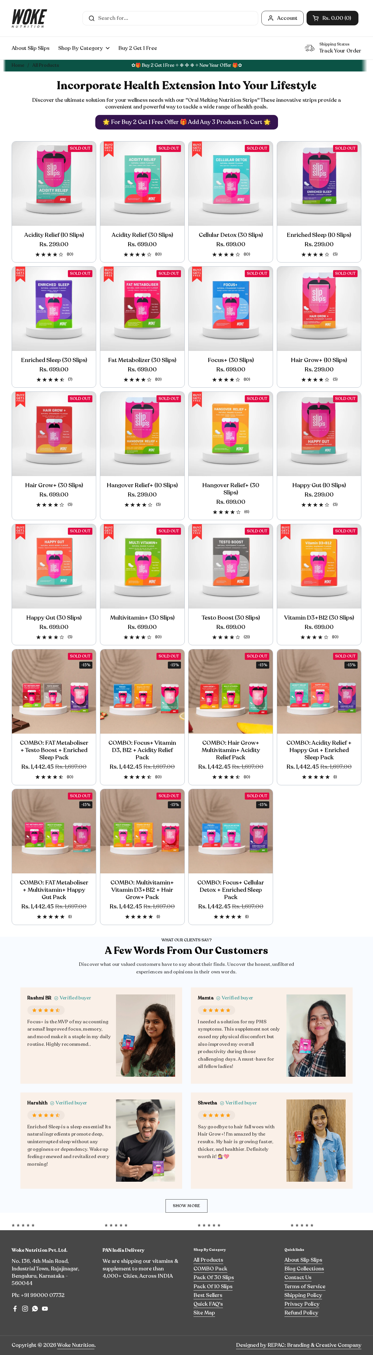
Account (287, 18)
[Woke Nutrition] (29, 18)
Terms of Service (305, 1286)
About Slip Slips (303, 1259)
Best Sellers (207, 1295)
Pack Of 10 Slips (213, 1286)
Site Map (204, 1312)
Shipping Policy (303, 1295)
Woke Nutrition (75, 1345)
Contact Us (298, 1277)
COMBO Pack (210, 1268)
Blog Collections (304, 1268)
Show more (186, 1206)
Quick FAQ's (208, 1303)
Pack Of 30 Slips (213, 1277)
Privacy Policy (301, 1303)
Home (18, 65)
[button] (332, 18)
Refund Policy (301, 1312)
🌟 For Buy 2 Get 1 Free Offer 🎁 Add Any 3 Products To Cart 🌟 (187, 122)
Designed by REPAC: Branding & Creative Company (298, 1345)
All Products (208, 1259)
